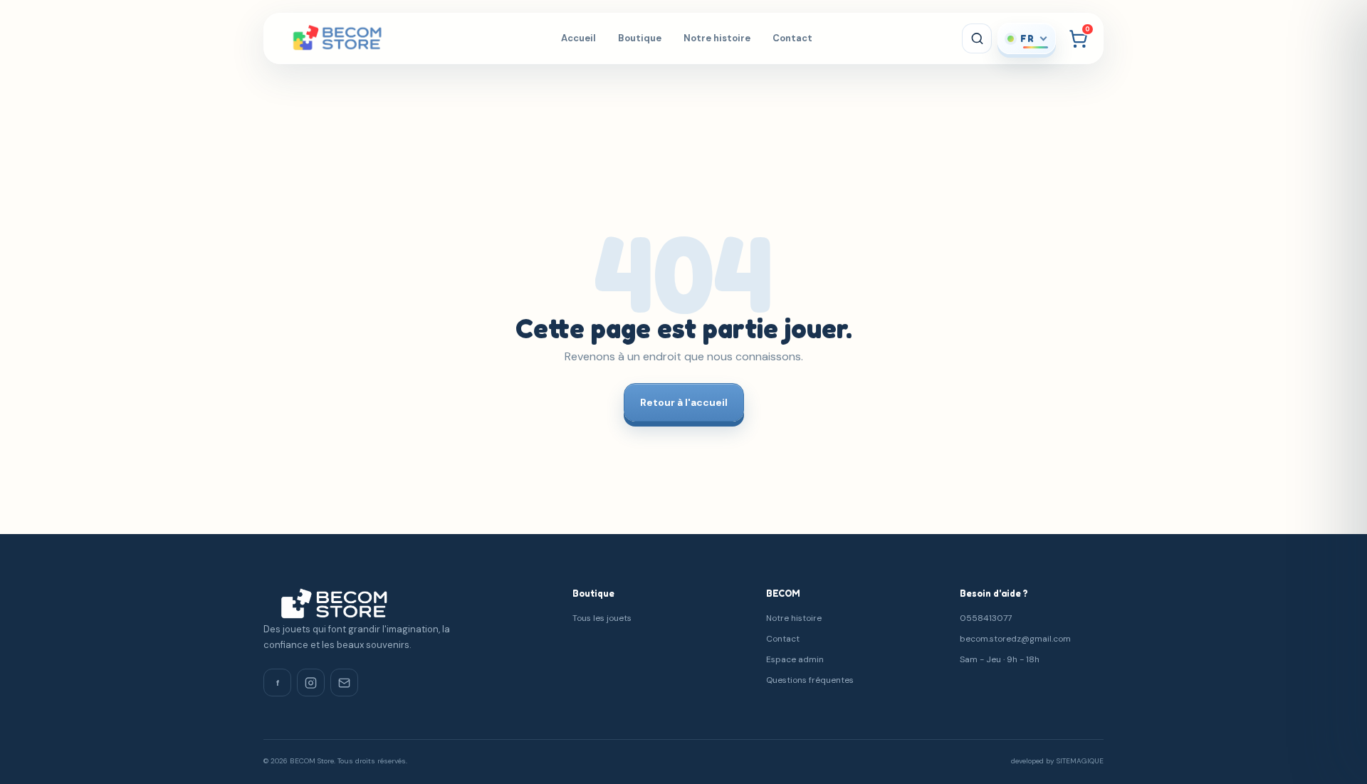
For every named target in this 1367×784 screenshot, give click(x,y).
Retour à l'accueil (684, 402)
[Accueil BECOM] (354, 38)
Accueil (578, 38)
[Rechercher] (977, 38)
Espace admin (795, 659)
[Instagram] (311, 682)
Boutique (639, 38)
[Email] (344, 682)
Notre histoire (717, 38)
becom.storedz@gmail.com (1015, 638)
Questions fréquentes (810, 680)
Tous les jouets (602, 618)
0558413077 (986, 618)
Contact (792, 38)
